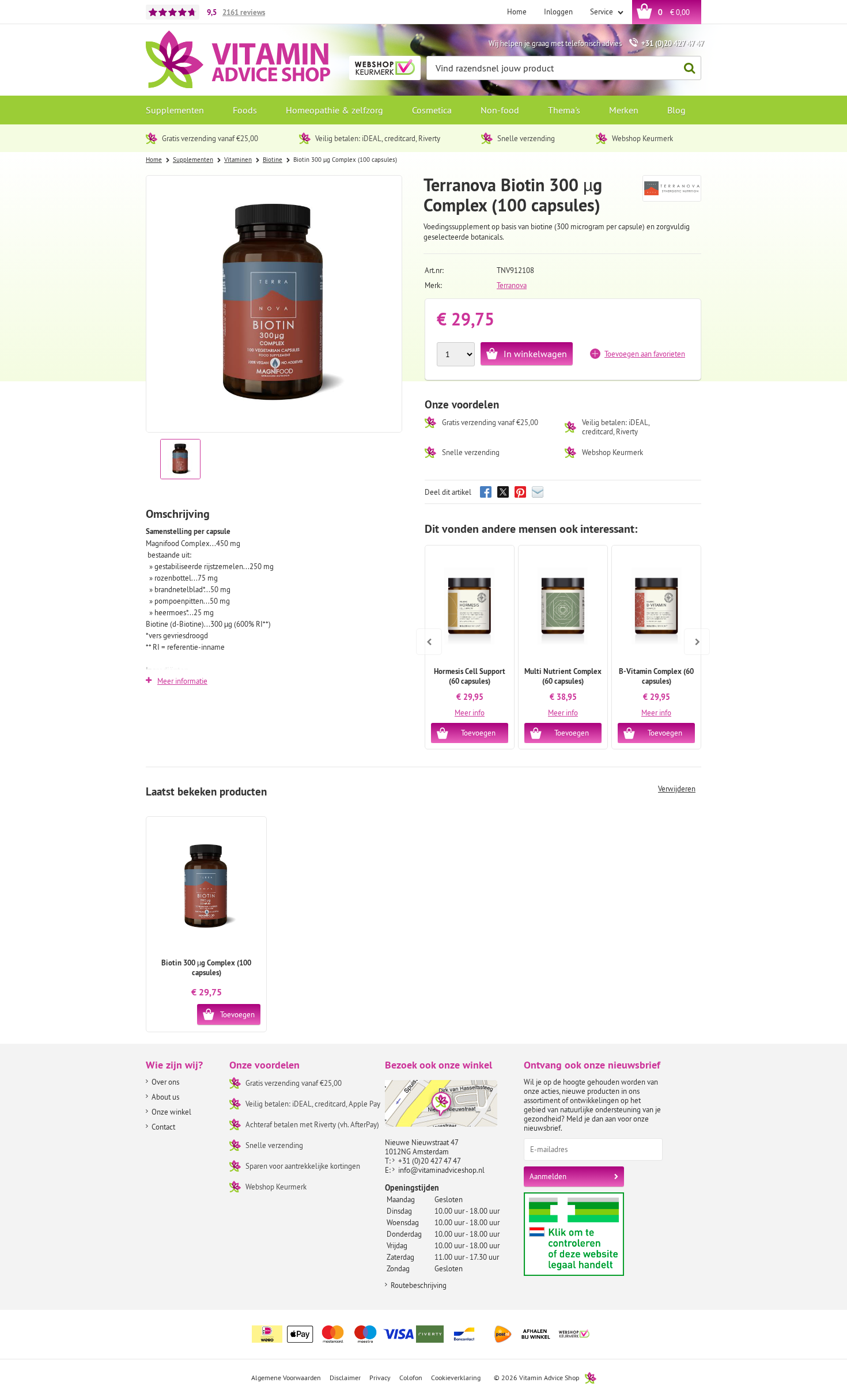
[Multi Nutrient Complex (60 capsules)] (563, 606)
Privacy (380, 1377)
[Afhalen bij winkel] (535, 1334)
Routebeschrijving (419, 1285)
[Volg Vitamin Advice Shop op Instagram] (691, 1327)
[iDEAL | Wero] (267, 1334)
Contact (163, 1126)
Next (692, 633)
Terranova (512, 285)
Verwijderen (676, 788)
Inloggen (558, 11)
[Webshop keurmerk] (574, 1334)
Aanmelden (548, 1176)
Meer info (470, 712)
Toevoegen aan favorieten (644, 353)
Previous (429, 633)
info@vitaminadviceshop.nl (441, 1170)
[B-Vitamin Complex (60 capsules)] (656, 606)
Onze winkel (171, 1111)
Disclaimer (345, 1377)
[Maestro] (365, 1334)
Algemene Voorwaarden (286, 1377)
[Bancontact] (464, 1334)
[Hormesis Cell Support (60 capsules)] (469, 606)
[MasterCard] (333, 1334)
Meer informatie (182, 680)
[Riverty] (431, 1334)
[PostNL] (503, 1334)
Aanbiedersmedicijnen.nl (596, 1234)
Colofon (410, 1377)
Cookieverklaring (456, 1377)
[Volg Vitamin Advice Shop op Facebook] (667, 1327)
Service (602, 11)
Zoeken (689, 67)
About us (165, 1096)
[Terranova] (672, 194)
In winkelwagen (535, 353)
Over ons (165, 1081)
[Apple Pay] (300, 1334)
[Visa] (398, 1334)
